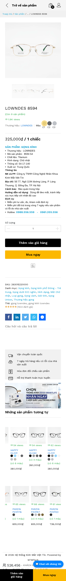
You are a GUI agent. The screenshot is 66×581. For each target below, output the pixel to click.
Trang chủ (7, 14)
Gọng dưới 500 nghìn (24, 292)
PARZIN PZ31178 (11, 510)
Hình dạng (43, 292)
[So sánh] (33, 265)
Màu (38, 125)
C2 (48, 127)
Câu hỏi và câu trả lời (21, 326)
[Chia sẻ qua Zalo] (42, 317)
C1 (43, 127)
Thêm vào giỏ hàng (33, 243)
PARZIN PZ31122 (48, 510)
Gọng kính (23, 288)
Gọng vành (30, 295)
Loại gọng (17, 295)
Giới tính (42, 295)
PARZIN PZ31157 (29, 510)
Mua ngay (33, 254)
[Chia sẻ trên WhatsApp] (33, 317)
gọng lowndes (19, 303)
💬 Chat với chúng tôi (48, 564)
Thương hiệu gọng (24, 299)
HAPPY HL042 (28, 451)
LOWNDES (26, 125)
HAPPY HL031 (10, 451)
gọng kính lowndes (39, 303)
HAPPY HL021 (47, 451)
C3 (53, 127)
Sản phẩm (20, 14)
